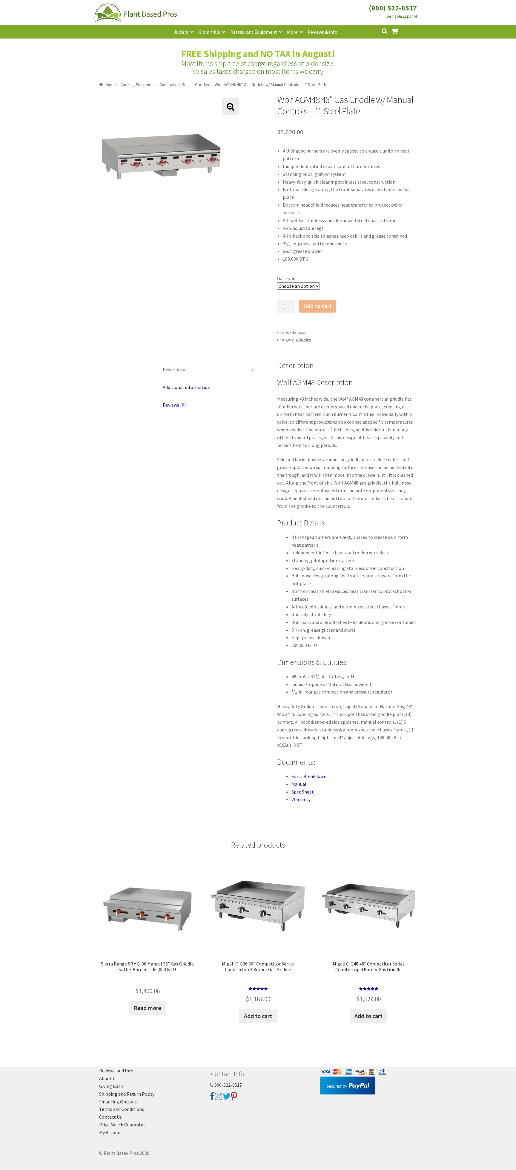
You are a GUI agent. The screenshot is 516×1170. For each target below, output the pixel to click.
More (292, 32)
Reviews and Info (116, 1071)
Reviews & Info (322, 32)
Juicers (181, 32)
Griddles (202, 84)
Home (110, 84)
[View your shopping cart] (399, 30)
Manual (298, 784)
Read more (147, 1007)
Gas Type (286, 278)
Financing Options (118, 1102)
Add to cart (318, 306)
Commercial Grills (175, 84)
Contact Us (110, 1117)
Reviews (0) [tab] (174, 405)
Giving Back (111, 1086)
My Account (110, 1132)
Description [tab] (175, 370)
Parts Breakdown (308, 776)
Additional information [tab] (186, 387)
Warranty (301, 799)
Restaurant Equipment (253, 32)
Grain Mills (209, 32)
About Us (108, 1078)
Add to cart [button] (258, 1016)
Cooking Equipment (137, 84)
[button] (230, 106)
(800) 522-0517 (393, 8)
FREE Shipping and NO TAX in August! (258, 54)
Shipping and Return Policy (126, 1094)
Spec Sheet (302, 792)
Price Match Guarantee (122, 1125)
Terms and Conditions (121, 1109)
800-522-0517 (228, 1085)
